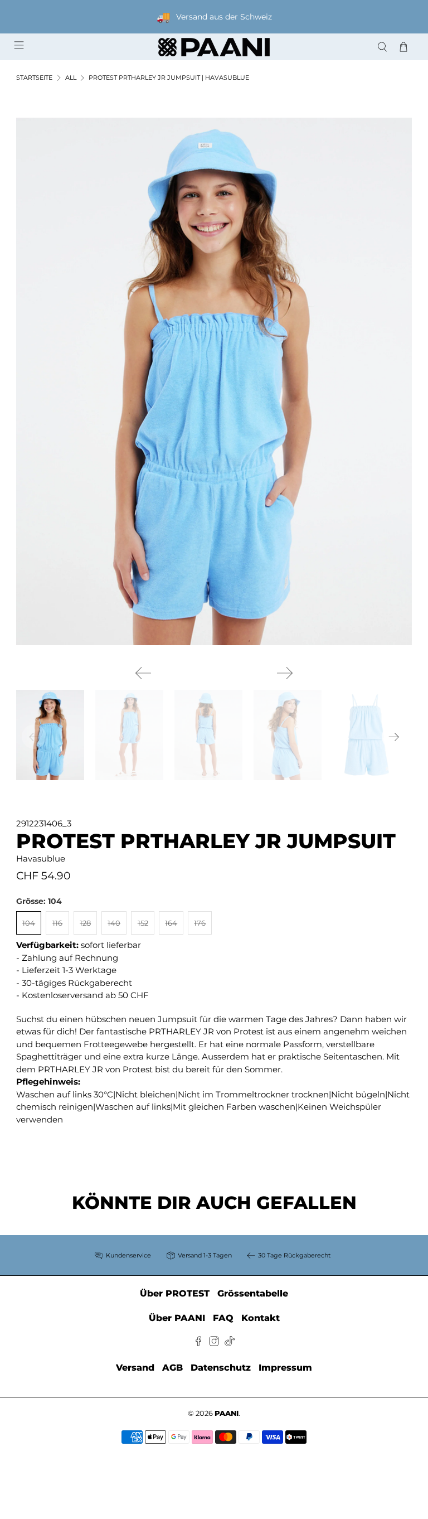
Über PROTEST (175, 1293)
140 (114, 922)
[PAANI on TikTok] (230, 1343)
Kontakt (260, 1318)
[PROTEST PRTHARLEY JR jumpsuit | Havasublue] (214, 381)
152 (143, 922)
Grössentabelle (252, 1293)
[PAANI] (214, 47)
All (70, 78)
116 (57, 922)
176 (200, 922)
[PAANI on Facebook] (198, 1343)
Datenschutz (221, 1367)
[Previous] (143, 673)
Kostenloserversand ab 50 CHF (85, 995)
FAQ (223, 1318)
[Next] (284, 673)
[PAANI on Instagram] (214, 1343)
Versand (135, 1367)
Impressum (285, 1367)
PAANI (227, 1413)
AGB (172, 1367)
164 (171, 922)
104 (28, 922)
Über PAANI (177, 1318)
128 (85, 922)
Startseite (34, 78)
